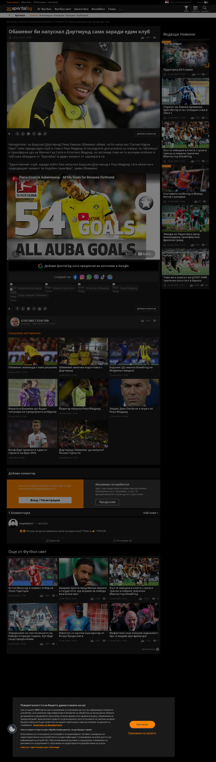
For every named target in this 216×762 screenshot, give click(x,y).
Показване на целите (142, 732)
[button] (12, 729)
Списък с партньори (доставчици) (40, 747)
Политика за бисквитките (47, 725)
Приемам (142, 724)
